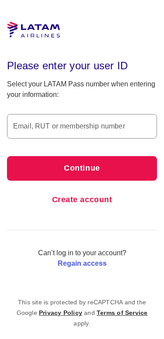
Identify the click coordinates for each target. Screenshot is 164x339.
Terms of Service (122, 312)
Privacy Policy (60, 312)
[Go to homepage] (33, 30)
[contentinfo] (82, 312)
